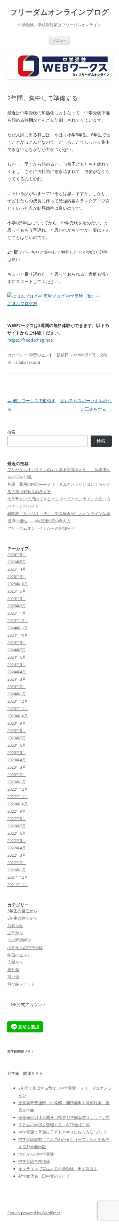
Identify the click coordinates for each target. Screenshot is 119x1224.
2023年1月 (16, 782)
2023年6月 (16, 745)
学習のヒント (41, 355)
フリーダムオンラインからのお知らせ (41, 528)
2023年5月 (16, 752)
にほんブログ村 (22, 303)
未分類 (13, 969)
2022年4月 (16, 848)
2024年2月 (16, 686)
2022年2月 (16, 862)
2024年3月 (16, 679)
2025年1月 (16, 613)
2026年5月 (16, 561)
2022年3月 (16, 855)
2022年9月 (16, 811)
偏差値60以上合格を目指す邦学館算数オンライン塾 (64, 1117)
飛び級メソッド (21, 984)
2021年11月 (17, 884)
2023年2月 (16, 774)
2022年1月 (16, 870)
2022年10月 (17, 804)
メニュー (59, 40)
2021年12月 (17, 877)
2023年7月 (16, 738)
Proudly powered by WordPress (33, 1212)
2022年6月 (16, 833)
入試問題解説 (19, 940)
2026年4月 (16, 569)
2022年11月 (17, 796)
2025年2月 (16, 605)
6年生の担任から (22, 918)
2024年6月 (16, 657)
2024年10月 (17, 635)
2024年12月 (17, 620)
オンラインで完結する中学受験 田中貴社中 (58, 1168)
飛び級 (13, 977)
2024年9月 (16, 642)
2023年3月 (16, 767)
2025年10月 (17, 583)
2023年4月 (16, 760)
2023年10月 (17, 716)
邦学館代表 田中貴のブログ (44, 1176)
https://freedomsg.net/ (30, 340)
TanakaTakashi (26, 362)
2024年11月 (17, 627)
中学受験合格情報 (34, 1161)
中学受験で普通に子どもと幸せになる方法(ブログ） (64, 1132)
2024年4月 (16, 671)
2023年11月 (17, 708)
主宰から (15, 932)
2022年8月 (16, 818)
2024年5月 (16, 664)
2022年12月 (17, 789)
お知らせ (15, 925)
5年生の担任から (22, 910)
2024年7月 (16, 649)
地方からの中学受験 (25, 947)
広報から (15, 962)
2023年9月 (16, 723)
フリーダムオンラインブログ (59, 12)
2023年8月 (16, 730)
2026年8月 (16, 554)
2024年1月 (16, 694)
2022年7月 (16, 826)
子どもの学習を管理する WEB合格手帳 (54, 1124)
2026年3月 (16, 576)
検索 (11, 432)
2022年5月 (16, 840)
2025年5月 (16, 591)
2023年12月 (17, 701)
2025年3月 (16, 598)
